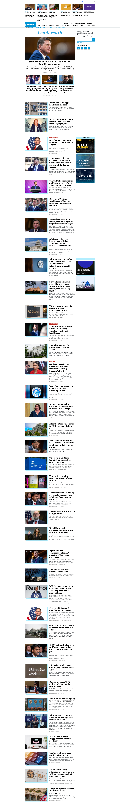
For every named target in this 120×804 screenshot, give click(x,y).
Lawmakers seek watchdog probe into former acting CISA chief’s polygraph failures (61, 496)
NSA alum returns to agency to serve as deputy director (62, 699)
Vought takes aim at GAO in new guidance (62, 512)
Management (45, 25)
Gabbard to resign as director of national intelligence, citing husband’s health (59, 367)
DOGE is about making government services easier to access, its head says (61, 406)
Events (71, 23)
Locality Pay (58, 27)
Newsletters (82, 23)
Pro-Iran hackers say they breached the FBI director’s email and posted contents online (62, 443)
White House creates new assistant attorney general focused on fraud (61, 717)
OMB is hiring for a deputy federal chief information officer (61, 627)
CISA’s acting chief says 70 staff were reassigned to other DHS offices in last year (61, 648)
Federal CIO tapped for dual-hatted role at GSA (60, 609)
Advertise (89, 23)
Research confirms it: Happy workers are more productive (60, 738)
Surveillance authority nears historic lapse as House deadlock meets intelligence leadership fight (60, 286)
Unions (63, 27)
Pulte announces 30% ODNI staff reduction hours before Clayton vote (33, 89)
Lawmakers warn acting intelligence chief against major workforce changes (61, 221)
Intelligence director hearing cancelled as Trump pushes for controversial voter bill (60, 242)
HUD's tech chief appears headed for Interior (60, 103)
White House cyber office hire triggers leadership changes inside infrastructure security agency (60, 263)
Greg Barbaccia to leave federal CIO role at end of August (61, 142)
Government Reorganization (42, 27)
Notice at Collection (67, 1)
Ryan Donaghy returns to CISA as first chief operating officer (61, 388)
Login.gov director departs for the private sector (61, 754)
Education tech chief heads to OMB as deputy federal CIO (61, 426)
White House (32, 27)
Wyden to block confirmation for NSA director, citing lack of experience (59, 554)
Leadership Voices (91, 25)
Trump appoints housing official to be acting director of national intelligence (60, 329)
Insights (83, 25)
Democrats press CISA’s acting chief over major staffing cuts (60, 684)
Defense (58, 25)
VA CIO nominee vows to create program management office (60, 308)
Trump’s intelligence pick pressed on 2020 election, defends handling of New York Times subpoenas (49, 90)
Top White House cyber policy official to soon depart (60, 347)
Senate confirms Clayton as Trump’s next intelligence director (50, 63)
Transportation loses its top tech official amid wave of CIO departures (66, 89)
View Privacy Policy (80, 42)
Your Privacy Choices (77, 1)
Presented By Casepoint (81, 273)
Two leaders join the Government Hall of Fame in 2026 (61, 478)
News (39, 25)
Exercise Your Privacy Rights (90, 1)
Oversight (51, 25)
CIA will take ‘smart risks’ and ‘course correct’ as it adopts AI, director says (61, 183)
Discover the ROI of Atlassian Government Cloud (84, 286)
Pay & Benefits (68, 25)
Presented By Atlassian (81, 289)
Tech (62, 25)
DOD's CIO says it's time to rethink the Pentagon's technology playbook (61, 121)
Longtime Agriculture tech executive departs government (61, 790)
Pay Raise (52, 27)
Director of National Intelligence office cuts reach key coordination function (60, 202)
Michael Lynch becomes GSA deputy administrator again (61, 667)
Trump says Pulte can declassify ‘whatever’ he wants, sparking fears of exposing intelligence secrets (60, 162)
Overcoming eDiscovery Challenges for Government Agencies (83, 271)
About (76, 23)
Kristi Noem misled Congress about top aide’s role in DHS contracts (61, 530)
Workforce (75, 25)
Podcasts (66, 23)
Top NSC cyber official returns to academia (59, 570)
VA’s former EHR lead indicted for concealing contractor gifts (60, 460)
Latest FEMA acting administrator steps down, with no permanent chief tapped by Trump (61, 773)
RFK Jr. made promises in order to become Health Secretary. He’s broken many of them (61, 589)
